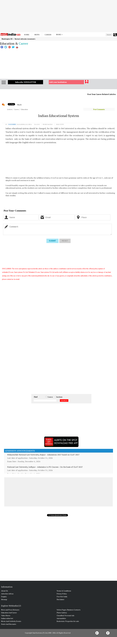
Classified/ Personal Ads (65, 615)
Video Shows (5, 615)
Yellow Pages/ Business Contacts (68, 610)
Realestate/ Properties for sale (68, 621)
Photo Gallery (62, 613)
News (37, 35)
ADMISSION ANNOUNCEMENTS (19, 450)
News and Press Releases (10, 610)
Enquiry (4, 596)
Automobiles (61, 618)
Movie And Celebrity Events (11, 621)
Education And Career (9, 613)
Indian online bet (7, 618)
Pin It (19, 105)
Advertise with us (7, 594)
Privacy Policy (62, 594)
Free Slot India (62, 596)
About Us (4, 591)
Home (26, 35)
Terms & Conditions (64, 591)
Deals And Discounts (8, 624)
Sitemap (4, 599)
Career (48, 35)
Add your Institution (58, 82)
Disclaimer (60, 599)
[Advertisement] (58, 16)
